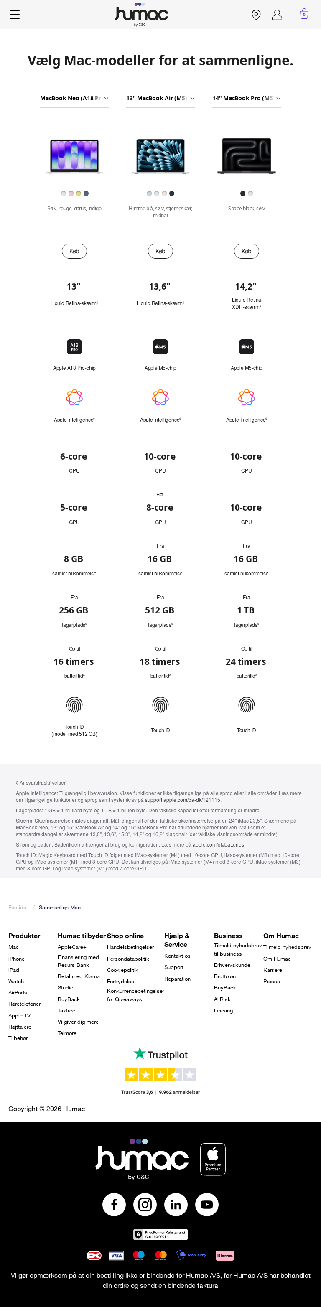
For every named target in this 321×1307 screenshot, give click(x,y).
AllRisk (222, 999)
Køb (74, 250)
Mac (13, 946)
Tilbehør (18, 1038)
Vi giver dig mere (78, 1021)
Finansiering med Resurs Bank (78, 961)
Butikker (256, 14)
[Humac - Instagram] (145, 1204)
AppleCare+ (72, 946)
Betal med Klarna (79, 976)
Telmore (67, 1033)
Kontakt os (177, 955)
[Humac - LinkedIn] (176, 1204)
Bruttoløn (225, 976)
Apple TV (19, 1015)
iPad (13, 969)
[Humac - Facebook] (114, 1204)
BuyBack (69, 999)
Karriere (272, 969)
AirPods (17, 992)
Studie (65, 987)
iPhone (16, 958)
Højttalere (19, 1026)
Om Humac (277, 958)
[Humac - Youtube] (207, 1204)
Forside (17, 907)
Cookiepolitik (122, 969)
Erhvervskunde (232, 964)
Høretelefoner (24, 1003)
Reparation (177, 978)
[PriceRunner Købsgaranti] (160, 1234)
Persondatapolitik (128, 958)
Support (173, 967)
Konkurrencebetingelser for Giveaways (135, 994)
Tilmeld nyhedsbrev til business (238, 949)
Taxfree (66, 1010)
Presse (271, 981)
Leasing (223, 1010)
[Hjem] (141, 14)
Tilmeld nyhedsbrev (287, 946)
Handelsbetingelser (130, 946)
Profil (277, 14)
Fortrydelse (120, 981)
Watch (16, 981)
